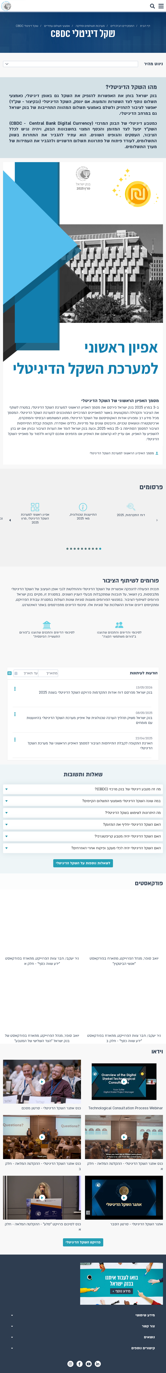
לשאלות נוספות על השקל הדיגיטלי (83, 863)
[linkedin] (98, 1364)
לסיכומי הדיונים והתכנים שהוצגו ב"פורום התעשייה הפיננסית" (46, 634)
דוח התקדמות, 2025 (131, 515)
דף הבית (145, 26)
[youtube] (89, 1364)
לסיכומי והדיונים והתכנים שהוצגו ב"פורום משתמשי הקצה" (119, 634)
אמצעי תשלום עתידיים (57, 26)
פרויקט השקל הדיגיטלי (83, 1242)
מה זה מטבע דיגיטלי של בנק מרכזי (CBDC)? (128, 789)
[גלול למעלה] (83, 1254)
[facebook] (80, 1364)
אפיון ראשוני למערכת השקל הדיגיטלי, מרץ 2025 (35, 518)
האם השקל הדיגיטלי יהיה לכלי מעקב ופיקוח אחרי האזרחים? (116, 848)
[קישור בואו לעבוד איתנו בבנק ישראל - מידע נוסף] (83, 1284)
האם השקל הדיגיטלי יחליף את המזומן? (132, 824)
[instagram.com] (70, 1364)
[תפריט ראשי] (161, 6)
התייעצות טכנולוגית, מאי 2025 (83, 516)
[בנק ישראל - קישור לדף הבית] (6, 6)
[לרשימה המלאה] (10, 673)
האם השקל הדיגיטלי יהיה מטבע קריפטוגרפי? (128, 836)
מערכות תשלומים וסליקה (90, 26)
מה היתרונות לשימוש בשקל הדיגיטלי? (133, 812)
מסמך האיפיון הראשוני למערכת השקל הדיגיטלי (122, 453)
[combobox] (70, 64)
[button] (9, 520)
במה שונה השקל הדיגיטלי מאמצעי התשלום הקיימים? (121, 801)
